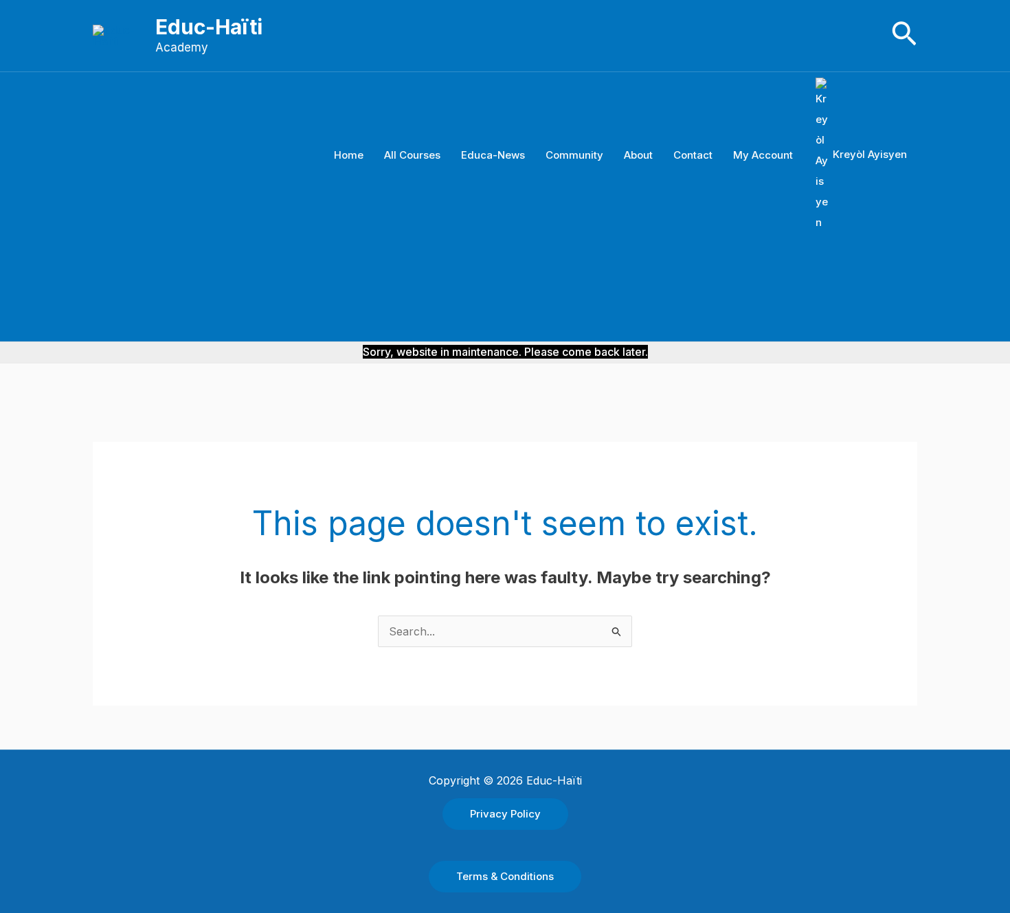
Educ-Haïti (208, 26)
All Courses (412, 154)
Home (348, 154)
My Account (763, 154)
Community (574, 154)
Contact (692, 154)
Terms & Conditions (505, 876)
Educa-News (493, 154)
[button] (904, 35)
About (638, 154)
